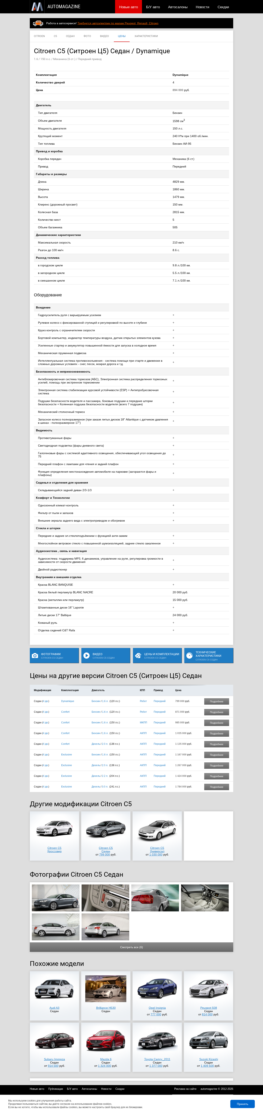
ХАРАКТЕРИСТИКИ (146, 36)
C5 (55, 36)
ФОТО (87, 36)
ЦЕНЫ (122, 36)
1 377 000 (156, 1065)
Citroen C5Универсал (157, 849)
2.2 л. (105, 776)
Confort (65, 711)
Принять (242, 1104)
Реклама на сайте (185, 1088)
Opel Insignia (157, 1007)
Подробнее (216, 701)
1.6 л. (105, 701)
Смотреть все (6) (131, 947)
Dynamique (67, 701)
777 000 (156, 1014)
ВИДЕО (104, 36)
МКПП (143, 722)
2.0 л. (105, 743)
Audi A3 (54, 1007)
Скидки (223, 7)
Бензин (96, 701)
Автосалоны (178, 7)
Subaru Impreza (54, 1059)
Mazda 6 (106, 1059)
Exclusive (66, 754)
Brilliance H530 (106, 1007)
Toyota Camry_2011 (157, 1059)
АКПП (143, 733)
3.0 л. (105, 786)
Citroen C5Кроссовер (54, 849)
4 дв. (45, 701)
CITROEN (39, 36)
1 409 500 (207, 1065)
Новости (202, 7)
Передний (160, 701)
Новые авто (128, 7)
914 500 (53, 1065)
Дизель (96, 743)
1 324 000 (104, 1065)
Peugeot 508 (208, 1007)
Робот (143, 701)
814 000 (207, 1014)
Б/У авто (153, 7)
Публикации (55, 1088)
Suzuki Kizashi (208, 1059)
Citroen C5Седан (106, 849)
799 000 (104, 854)
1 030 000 (156, 854)
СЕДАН (70, 36)
